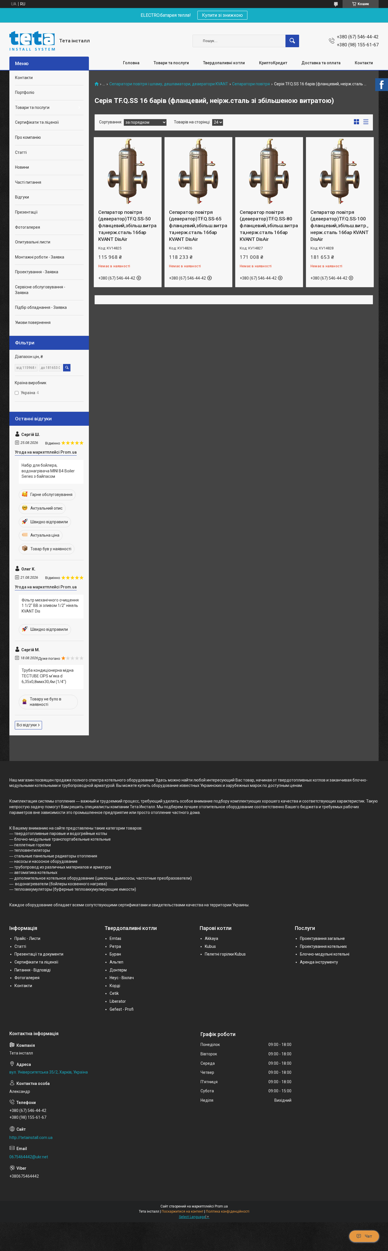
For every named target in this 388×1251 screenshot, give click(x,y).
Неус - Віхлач (122, 977)
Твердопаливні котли (224, 63)
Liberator (118, 1001)
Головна (131, 63)
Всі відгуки (27, 725)
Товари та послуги (171, 63)
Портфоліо (24, 92)
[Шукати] (292, 41)
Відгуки (22, 197)
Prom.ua (221, 1206)
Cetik (114, 993)
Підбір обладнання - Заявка (41, 307)
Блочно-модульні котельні (324, 954)
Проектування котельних (323, 946)
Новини (22, 167)
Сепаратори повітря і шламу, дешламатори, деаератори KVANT (168, 84)
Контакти (364, 63)
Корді (115, 985)
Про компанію (28, 137)
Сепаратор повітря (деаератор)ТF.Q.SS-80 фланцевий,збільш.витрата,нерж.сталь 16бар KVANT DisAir (269, 225)
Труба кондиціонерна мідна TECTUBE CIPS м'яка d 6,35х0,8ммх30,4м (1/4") (48, 676)
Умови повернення (33, 322)
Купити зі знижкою (222, 15)
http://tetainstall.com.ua (31, 1137)
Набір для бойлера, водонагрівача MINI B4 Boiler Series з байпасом (48, 471)
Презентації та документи (38, 954)
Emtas (115, 938)
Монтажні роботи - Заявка (39, 257)
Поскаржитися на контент (182, 1211)
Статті (21, 152)
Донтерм (118, 970)
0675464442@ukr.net (28, 1157)
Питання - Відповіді (32, 970)
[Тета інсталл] (32, 41)
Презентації (26, 212)
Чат (368, 1236)
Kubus (210, 946)
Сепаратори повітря (251, 84)
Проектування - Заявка (36, 272)
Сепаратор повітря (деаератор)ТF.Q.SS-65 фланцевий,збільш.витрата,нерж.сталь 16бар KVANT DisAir (198, 225)
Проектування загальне (322, 938)
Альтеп (116, 962)
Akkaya (211, 938)
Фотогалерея (27, 227)
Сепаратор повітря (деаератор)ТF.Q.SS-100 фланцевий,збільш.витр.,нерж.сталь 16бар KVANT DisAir (339, 225)
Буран (115, 954)
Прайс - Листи (27, 938)
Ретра (115, 946)
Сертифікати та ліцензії (37, 122)
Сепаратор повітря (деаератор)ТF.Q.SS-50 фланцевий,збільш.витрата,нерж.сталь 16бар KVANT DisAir (127, 225)
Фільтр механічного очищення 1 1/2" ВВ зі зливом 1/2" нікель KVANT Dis (50, 605)
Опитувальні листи (32, 242)
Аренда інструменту (319, 962)
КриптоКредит (273, 63)
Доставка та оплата (321, 63)
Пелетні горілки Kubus (225, 954)
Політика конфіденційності (227, 1211)
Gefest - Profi (121, 1009)
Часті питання (28, 182)
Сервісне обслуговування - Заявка (40, 290)
